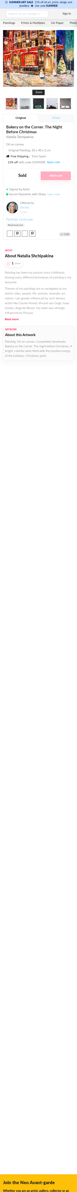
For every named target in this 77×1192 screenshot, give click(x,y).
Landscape (26, 219)
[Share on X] (10, 234)
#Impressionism (15, 225)
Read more (12, 319)
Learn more (53, 194)
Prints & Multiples (33, 22)
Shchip (24, 207)
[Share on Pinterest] (17, 234)
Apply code (53, 162)
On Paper (57, 22)
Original (21, 117)
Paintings (9, 22)
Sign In (67, 13)
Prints (56, 117)
